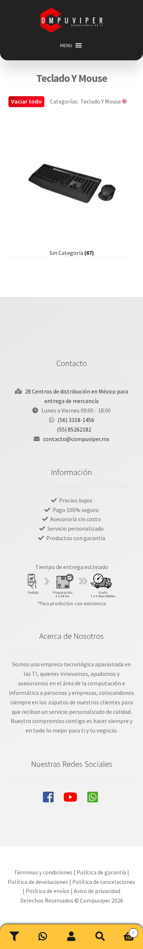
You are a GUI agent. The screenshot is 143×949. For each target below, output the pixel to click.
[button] (66, 45)
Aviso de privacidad (97, 891)
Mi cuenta (71, 936)
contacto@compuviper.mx (76, 439)
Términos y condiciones (43, 872)
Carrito (124, 930)
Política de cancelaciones (103, 881)
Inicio (43, 936)
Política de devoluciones (38, 881)
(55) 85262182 (74, 429)
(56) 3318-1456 (76, 419)
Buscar (100, 936)
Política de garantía (101, 872)
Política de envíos (48, 891)
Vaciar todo (26, 101)
